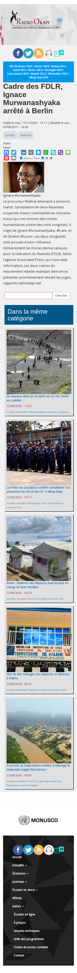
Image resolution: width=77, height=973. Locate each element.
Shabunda (55, 781)
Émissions (19, 873)
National (25, 135)
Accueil (17, 857)
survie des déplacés (39, 598)
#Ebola (17, 898)
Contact (19, 955)
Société (10, 135)
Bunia (55, 598)
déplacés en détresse (40, 689)
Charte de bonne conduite (31, 947)
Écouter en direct (24, 890)
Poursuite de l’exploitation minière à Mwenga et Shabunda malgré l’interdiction (38, 767)
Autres (17, 906)
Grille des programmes (29, 939)
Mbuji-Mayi (35, 503)
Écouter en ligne (24, 914)
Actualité (21, 411)
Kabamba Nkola (37, 411)
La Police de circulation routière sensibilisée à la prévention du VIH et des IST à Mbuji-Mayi (38, 489)
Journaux (18, 881)
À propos (20, 922)
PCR (44, 503)
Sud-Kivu (33, 781)
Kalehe (57, 689)
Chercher (61, 295)
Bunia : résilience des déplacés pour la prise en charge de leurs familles (37, 585)
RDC (61, 598)
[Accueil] (36, 19)
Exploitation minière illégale (22, 785)
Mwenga (44, 781)
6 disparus (63, 411)
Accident (52, 411)
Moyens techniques (27, 931)
